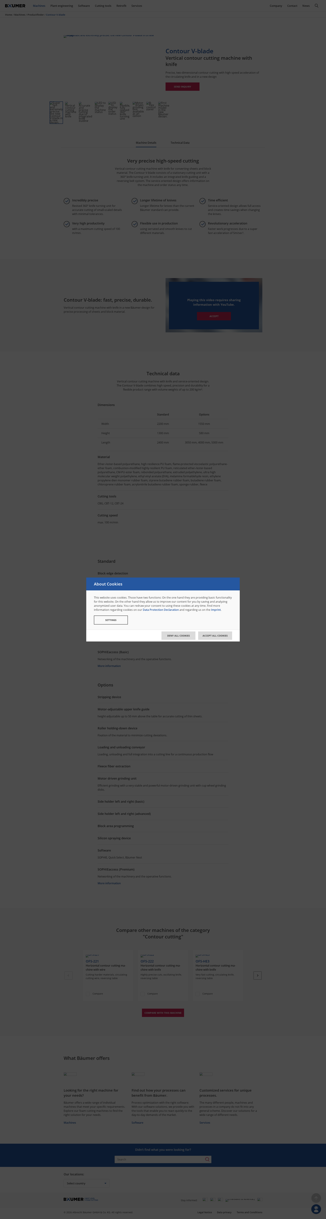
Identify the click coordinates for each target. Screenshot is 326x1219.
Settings (110, 620)
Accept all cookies (215, 635)
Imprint (216, 610)
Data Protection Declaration (161, 610)
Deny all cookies (178, 635)
